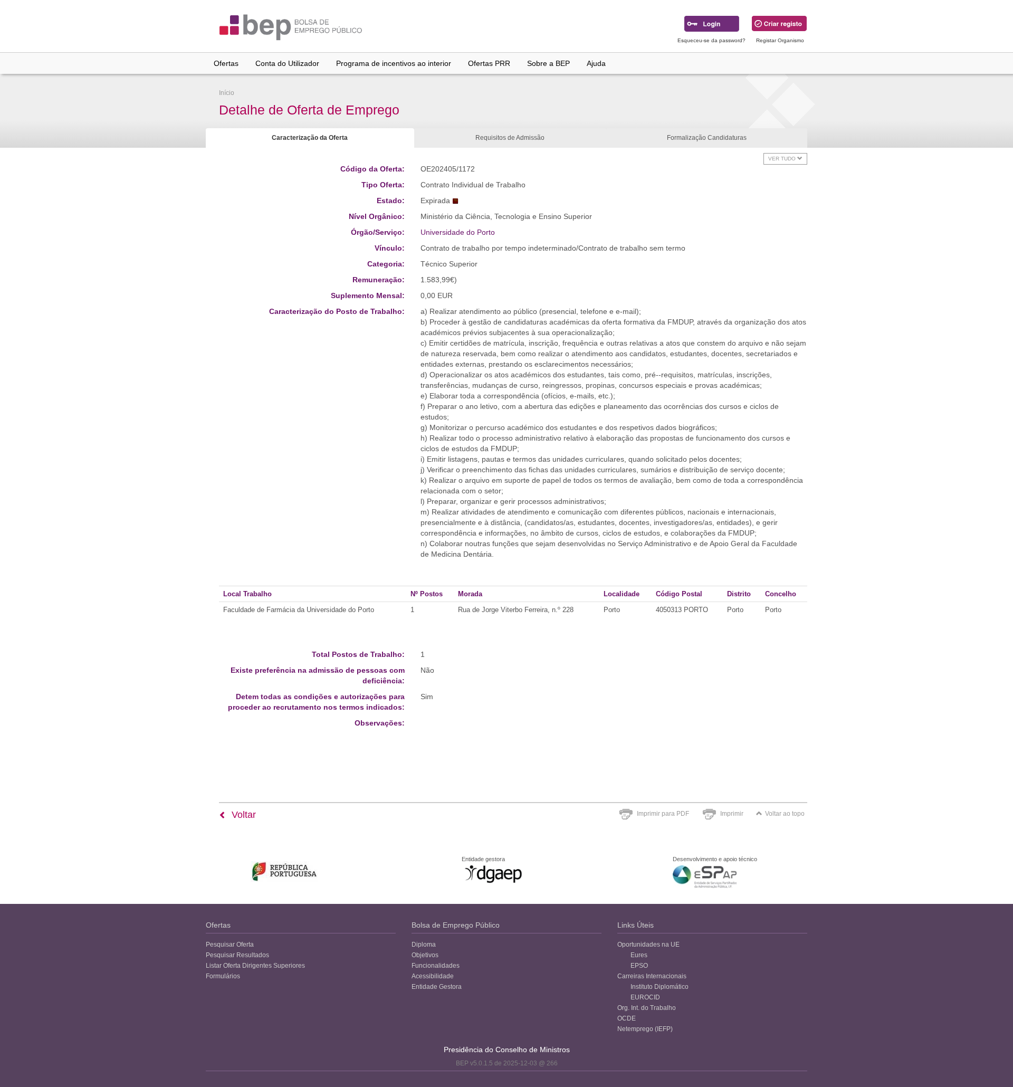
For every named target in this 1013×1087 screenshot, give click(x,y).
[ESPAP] (705, 876)
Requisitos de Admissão (509, 137)
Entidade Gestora (437, 986)
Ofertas (226, 63)
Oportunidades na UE (648, 944)
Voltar (242, 814)
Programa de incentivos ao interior (393, 63)
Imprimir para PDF (663, 813)
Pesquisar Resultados (237, 955)
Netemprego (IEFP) (645, 1029)
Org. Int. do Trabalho (646, 1008)
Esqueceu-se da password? (711, 40)
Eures (638, 955)
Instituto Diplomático (659, 986)
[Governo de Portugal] (285, 871)
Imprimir (731, 813)
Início (226, 93)
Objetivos (425, 955)
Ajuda (596, 63)
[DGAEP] (493, 873)
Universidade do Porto (458, 232)
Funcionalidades (436, 965)
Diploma (424, 944)
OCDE (626, 1018)
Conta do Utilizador (287, 63)
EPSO (639, 965)
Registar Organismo (780, 40)
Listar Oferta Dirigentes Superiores (255, 965)
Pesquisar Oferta (230, 944)
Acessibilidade (433, 976)
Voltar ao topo (785, 813)
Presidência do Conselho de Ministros (507, 1049)
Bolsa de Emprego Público (456, 925)
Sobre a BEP (548, 63)
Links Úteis (635, 925)
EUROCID (645, 997)
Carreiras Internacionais (651, 976)
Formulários (223, 976)
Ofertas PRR (489, 63)
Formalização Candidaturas (707, 137)
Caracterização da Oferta (310, 137)
